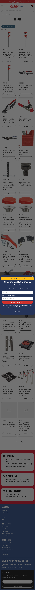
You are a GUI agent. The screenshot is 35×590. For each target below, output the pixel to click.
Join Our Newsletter (17, 302)
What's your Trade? (8, 295)
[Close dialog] (33, 277)
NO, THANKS (17, 311)
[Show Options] (32, 298)
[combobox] (17, 298)
